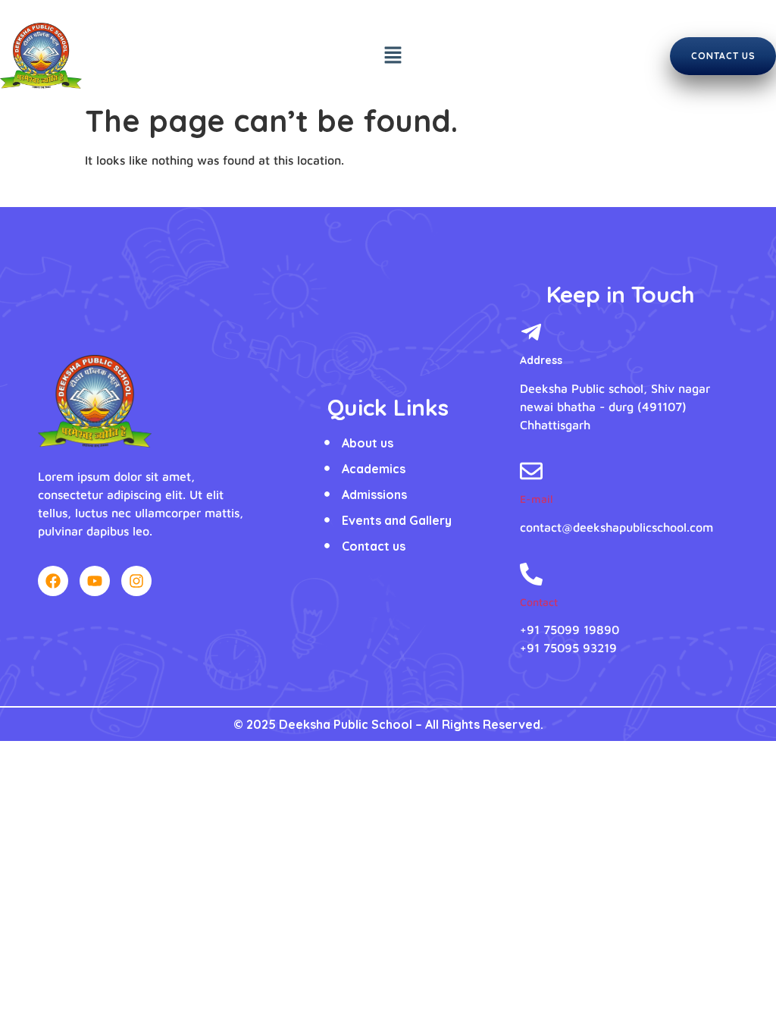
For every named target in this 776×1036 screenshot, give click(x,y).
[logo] (95, 401)
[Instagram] (136, 581)
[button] (393, 55)
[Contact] (531, 576)
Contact (539, 601)
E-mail (536, 498)
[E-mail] (531, 472)
